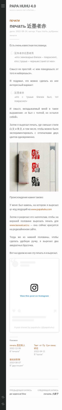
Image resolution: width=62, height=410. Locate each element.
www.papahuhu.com (41, 209)
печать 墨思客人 (17, 345)
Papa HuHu (42, 31)
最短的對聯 (15, 359)
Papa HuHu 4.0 (23, 6)
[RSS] (3, 403)
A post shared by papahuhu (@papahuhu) (34, 327)
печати (15, 20)
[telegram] (3, 396)
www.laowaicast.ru (19, 225)
